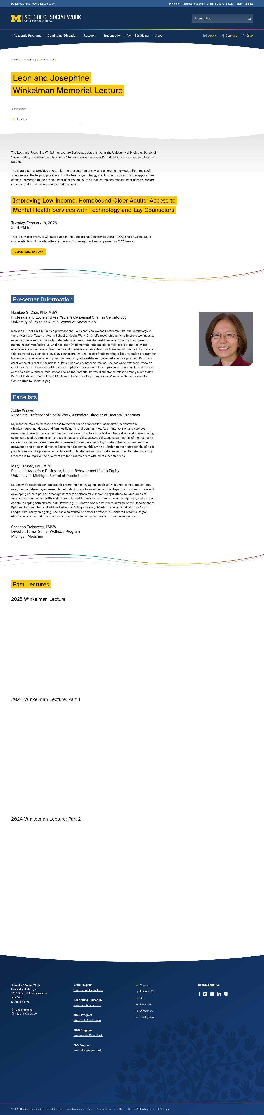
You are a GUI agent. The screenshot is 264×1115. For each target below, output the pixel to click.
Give (250, 35)
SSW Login (163, 1109)
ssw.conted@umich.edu (87, 1005)
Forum (239, 3)
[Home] (46, 18)
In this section (18, 108)
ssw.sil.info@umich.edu (87, 1020)
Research (90, 35)
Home (15, 59)
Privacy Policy (103, 1109)
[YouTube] (212, 994)
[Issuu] (226, 994)
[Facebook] (199, 994)
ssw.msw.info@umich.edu (88, 1035)
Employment (147, 1017)
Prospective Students (194, 3)
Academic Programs (27, 35)
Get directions (23, 1009)
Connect (231, 35)
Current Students (215, 3)
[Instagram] (205, 994)
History (22, 119)
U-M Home (119, 1109)
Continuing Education (62, 35)
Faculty (230, 3)
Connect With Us (209, 985)
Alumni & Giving (138, 35)
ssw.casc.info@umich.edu (88, 990)
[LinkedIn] (219, 994)
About (159, 35)
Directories (174, 3)
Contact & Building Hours (141, 1109)
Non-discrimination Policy (79, 1109)
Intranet (249, 3)
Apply (212, 35)
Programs (145, 1004)
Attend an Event (46, 59)
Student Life (111, 35)
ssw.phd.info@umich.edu (88, 1050)
